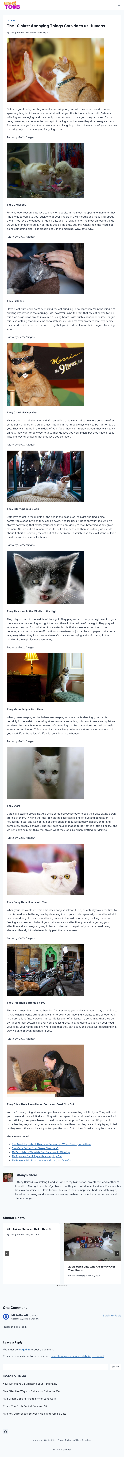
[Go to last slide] (7, 1253)
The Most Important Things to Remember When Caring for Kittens (51, 1144)
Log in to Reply (112, 1315)
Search (115, 1366)
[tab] (57, 1285)
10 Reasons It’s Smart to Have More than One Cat (42, 1160)
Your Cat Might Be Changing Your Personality (30, 1383)
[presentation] (92, 1242)
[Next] (117, 1253)
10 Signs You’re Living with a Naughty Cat (37, 1156)
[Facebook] (5, 1431)
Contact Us (49, 1440)
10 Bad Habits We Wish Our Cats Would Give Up (41, 1152)
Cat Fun (11, 21)
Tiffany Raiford (17, 32)
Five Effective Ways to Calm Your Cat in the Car (31, 1391)
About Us (37, 1440)
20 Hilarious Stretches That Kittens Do (29, 1229)
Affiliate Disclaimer (82, 1440)
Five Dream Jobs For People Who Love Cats (29, 1398)
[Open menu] (119, 5)
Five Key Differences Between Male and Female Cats (34, 1413)
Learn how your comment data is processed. (77, 1356)
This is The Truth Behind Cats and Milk (26, 1406)
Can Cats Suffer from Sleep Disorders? (35, 1148)
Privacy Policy (64, 1440)
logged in (24, 1349)
